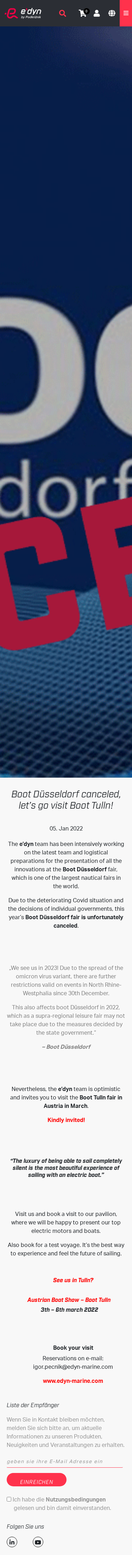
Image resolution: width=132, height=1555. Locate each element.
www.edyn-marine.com (73, 1380)
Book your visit (73, 1347)
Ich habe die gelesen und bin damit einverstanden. (61, 1503)
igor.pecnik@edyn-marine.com (73, 1366)
